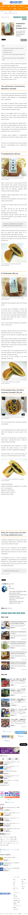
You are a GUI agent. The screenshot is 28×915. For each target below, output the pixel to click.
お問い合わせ (15, 909)
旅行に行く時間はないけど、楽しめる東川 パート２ (12, 781)
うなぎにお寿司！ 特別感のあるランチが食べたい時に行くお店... (12, 762)
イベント (6, 7)
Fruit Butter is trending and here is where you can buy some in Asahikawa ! (18, 643)
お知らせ (23, 886)
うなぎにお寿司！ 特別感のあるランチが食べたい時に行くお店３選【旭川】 (18, 721)
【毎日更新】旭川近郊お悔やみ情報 (10, 771)
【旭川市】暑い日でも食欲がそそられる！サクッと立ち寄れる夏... (12, 776)
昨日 (3, 759)
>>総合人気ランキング (4, 785)
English (10, 11)
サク (8, 778)
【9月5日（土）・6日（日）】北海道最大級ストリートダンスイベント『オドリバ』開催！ (18, 711)
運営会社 (14, 907)
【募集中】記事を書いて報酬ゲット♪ (10, 857)
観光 (2, 7)
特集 (14, 879)
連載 (20, 7)
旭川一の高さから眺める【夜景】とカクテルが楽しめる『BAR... (12, 824)
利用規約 (14, 903)
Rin (10, 586)
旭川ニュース (23, 7)
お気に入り (24, 40)
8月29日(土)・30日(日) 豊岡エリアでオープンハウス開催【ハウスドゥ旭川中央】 (18, 701)
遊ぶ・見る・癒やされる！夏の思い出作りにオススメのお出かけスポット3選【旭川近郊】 (18, 681)
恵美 (14, 725)
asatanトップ (3, 11)
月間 (16, 759)
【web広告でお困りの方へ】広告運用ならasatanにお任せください (12, 863)
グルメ (14, 881)
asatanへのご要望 (16, 902)
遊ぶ (3, 7)
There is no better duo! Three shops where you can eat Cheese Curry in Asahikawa (18, 653)
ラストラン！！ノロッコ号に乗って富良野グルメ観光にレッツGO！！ (18, 691)
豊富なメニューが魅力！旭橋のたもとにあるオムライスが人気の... (12, 813)
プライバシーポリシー (17, 905)
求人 (22, 884)
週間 (10, 759)
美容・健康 (15, 7)
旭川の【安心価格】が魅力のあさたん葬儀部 (12, 807)
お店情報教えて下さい (17, 900)
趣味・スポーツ (10, 7)
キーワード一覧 (16, 898)
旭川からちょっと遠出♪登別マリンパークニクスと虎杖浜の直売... (11, 767)
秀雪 (14, 695)
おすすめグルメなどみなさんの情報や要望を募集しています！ (12, 869)
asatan (17, 705)
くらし (18, 7)
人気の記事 (15, 896)
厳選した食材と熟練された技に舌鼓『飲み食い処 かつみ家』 (12, 829)
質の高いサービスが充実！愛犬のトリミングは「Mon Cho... (12, 819)
